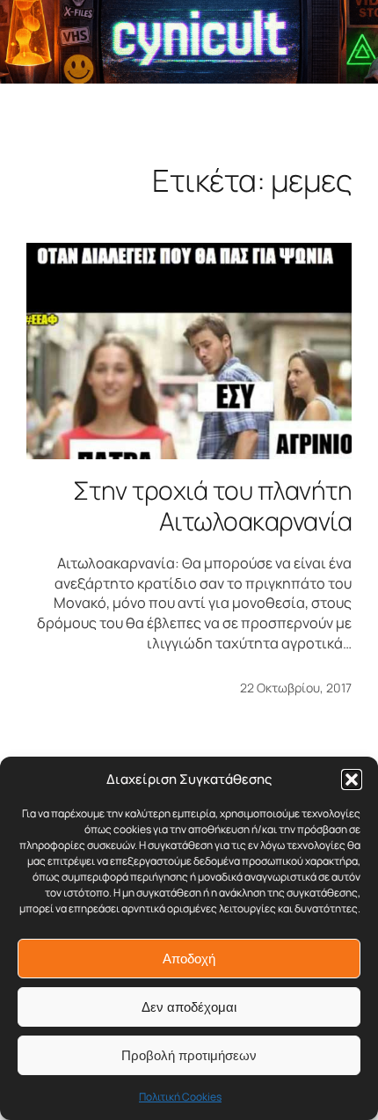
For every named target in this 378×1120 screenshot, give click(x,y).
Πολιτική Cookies (180, 1096)
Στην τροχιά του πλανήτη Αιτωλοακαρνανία (212, 506)
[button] (351, 779)
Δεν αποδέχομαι (189, 1006)
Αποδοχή (189, 958)
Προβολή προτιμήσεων (189, 1055)
